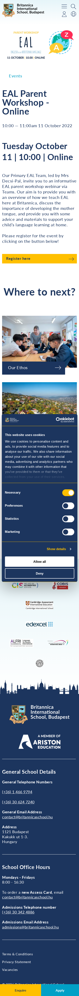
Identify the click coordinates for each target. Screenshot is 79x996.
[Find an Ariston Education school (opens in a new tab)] (40, 742)
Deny (39, 573)
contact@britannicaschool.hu (27, 817)
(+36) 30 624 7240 (18, 802)
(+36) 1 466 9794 (17, 792)
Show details (56, 549)
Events (15, 75)
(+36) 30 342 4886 (18, 912)
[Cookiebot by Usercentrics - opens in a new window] (56, 420)
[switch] (68, 505)
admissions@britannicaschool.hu (30, 927)
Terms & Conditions (17, 954)
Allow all (39, 561)
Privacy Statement (16, 962)
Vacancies (10, 970)
